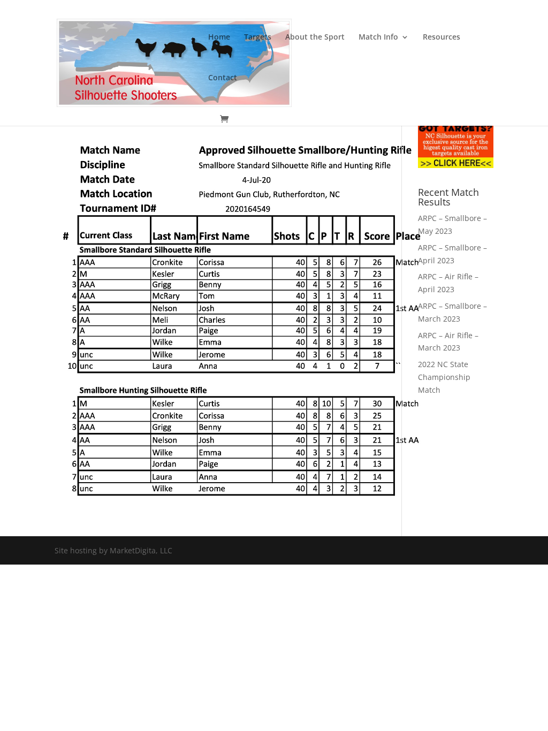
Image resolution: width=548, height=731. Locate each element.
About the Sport (315, 37)
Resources (441, 37)
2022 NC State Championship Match (444, 377)
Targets (257, 37)
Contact (222, 78)
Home (219, 37)
